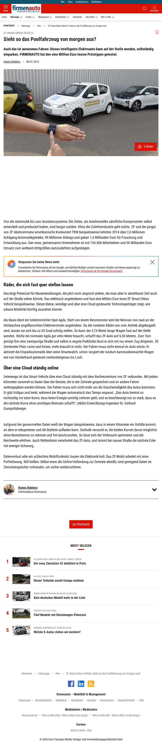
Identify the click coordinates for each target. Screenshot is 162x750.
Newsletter (77, 17)
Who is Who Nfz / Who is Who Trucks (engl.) (116, 715)
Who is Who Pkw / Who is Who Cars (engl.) (65, 715)
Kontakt (91, 700)
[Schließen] (152, 262)
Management (43, 17)
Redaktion (61, 700)
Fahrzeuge (14, 17)
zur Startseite (81, 524)
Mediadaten (96, 2)
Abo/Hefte (90, 17)
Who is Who (106, 17)
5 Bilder (149, 146)
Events (28, 17)
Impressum (24, 700)
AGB (141, 700)
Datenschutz (107, 700)
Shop (70, 2)
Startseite (27, 673)
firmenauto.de (30, 715)
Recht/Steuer (60, 17)
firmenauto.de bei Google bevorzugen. (102, 271)
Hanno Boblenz (12, 61)
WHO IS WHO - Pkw (81, 730)
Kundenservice (82, 2)
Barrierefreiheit (43, 700)
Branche (3, 17)
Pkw (58, 673)
